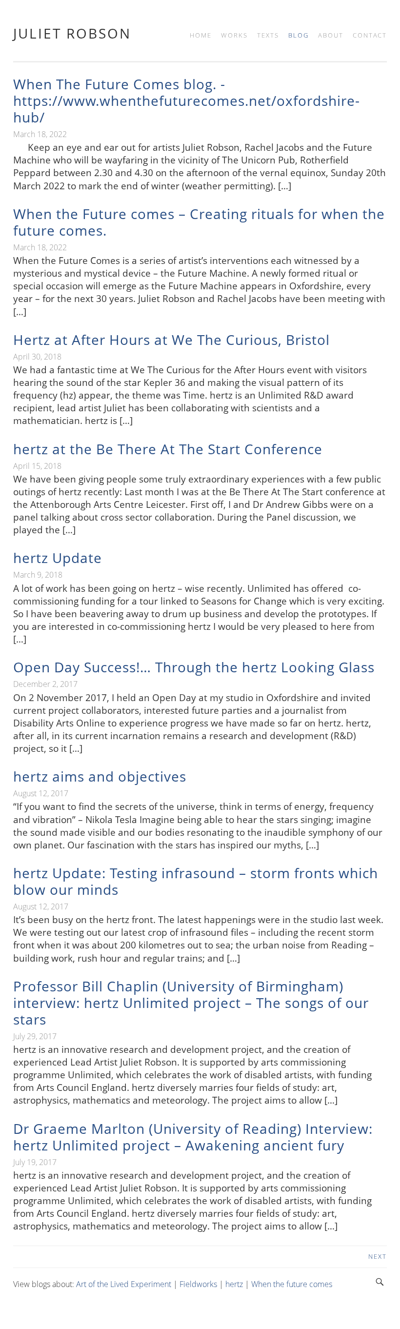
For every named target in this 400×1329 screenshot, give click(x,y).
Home (201, 35)
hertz (234, 1284)
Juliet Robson (72, 33)
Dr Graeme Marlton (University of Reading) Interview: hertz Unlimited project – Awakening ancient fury (193, 1136)
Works (234, 35)
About (330, 35)
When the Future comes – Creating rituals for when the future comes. (199, 222)
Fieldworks (198, 1284)
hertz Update (57, 557)
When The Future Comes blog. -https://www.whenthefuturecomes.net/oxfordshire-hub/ (186, 100)
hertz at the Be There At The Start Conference (167, 449)
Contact (370, 35)
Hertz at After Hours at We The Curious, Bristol (171, 339)
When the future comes (291, 1284)
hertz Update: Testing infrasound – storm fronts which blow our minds (195, 881)
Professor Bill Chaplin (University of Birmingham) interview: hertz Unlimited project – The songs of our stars (191, 1002)
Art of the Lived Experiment (123, 1284)
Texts (268, 35)
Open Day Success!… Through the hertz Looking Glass (194, 667)
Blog (298, 35)
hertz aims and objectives (99, 776)
